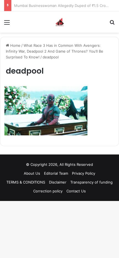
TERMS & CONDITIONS (25, 182)
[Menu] (7, 24)
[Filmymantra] (59, 22)
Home (14, 45)
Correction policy (48, 191)
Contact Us (76, 191)
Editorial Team (56, 173)
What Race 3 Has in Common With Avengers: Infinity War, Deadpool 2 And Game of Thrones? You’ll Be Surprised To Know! (54, 51)
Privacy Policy (83, 173)
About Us (32, 173)
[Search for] (112, 24)
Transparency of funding (91, 182)
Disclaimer (57, 182)
